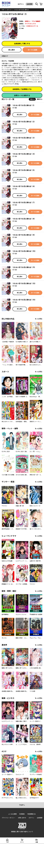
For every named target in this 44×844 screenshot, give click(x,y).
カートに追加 (32, 50)
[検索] (36, 4)
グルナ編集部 (36, 21)
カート (22, 842)
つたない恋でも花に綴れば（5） (24, 170)
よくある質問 (12, 814)
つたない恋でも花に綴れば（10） (24, 251)
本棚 (37, 842)
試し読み (11, 50)
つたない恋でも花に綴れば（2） (24, 122)
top (3, 10)
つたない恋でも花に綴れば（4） (24, 154)
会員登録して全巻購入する (22, 89)
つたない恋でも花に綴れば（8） (24, 219)
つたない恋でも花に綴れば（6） (24, 186)
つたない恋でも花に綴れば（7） (24, 202)
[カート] (41, 4)
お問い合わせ (22, 818)
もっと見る (38, 319)
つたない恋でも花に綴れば (21, 10)
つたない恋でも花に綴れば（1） (23, 105)
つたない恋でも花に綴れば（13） (24, 300)
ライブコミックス (30, 24)
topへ (22, 805)
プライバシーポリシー (8, 818)
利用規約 (22, 814)
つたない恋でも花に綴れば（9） (24, 235)
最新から (39, 99)
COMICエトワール (32, 26)
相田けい (27, 21)
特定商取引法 (31, 814)
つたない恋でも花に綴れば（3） (24, 138)
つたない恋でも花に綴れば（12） (24, 283)
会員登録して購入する (22, 43)
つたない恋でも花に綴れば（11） (24, 267)
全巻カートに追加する (22, 95)
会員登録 (29, 4)
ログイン (21, 4)
